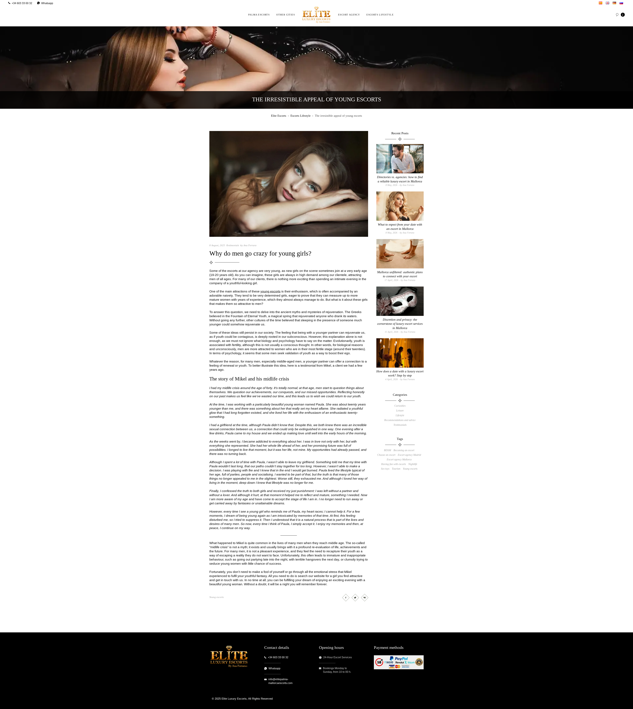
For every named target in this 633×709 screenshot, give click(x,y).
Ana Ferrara (249, 245)
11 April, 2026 (391, 332)
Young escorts (216, 597)
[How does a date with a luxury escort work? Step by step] (400, 353)
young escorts (270, 291)
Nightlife (412, 464)
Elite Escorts (278, 115)
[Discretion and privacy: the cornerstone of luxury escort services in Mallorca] (400, 301)
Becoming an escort (403, 450)
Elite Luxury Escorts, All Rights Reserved (247, 698)
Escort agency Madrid (409, 454)
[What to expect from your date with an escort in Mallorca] (400, 206)
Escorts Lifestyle (300, 115)
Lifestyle (400, 415)
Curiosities (400, 405)
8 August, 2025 (217, 245)
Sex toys (385, 468)
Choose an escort (386, 454)
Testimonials (232, 245)
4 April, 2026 (391, 379)
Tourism (396, 468)
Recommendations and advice (400, 420)
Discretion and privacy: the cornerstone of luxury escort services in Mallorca (400, 324)
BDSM (387, 450)
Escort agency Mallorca (399, 459)
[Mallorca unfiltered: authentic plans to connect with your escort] (400, 253)
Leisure (400, 410)
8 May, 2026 (391, 185)
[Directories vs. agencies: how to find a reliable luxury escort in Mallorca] (400, 158)
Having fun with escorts (393, 464)
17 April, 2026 (391, 280)
